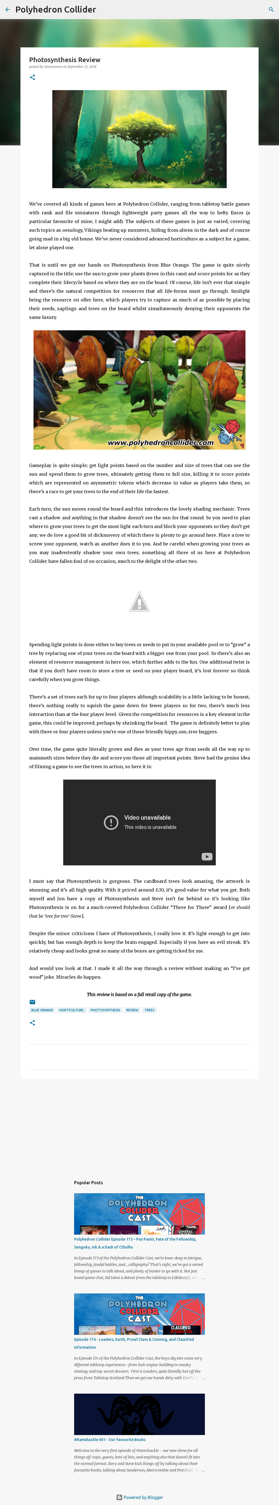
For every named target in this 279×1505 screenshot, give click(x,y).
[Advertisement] (139, 1125)
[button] (32, 77)
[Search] (104, 9)
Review (132, 1010)
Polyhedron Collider (55, 9)
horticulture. (71, 1010)
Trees (149, 1010)
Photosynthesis (105, 1010)
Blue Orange (42, 1010)
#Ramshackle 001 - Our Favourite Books (109, 1439)
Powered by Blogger (143, 1497)
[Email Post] (32, 1004)
